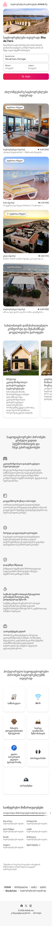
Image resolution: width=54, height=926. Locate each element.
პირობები (37, 913)
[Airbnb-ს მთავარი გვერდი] (5, 4)
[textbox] (14, 68)
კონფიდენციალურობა (20, 913)
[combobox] (26, 59)
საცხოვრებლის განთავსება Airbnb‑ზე (28, 4)
